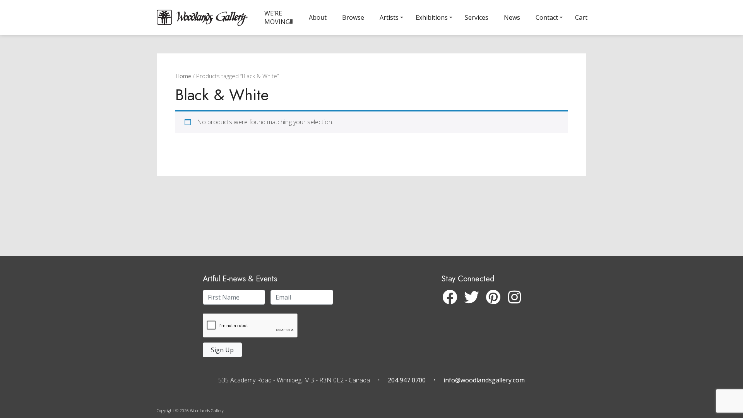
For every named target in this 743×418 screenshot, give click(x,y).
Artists (389, 17)
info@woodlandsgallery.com (484, 380)
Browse (353, 17)
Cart (581, 17)
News (512, 17)
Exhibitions (432, 17)
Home (183, 76)
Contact (547, 17)
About (318, 17)
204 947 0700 (407, 380)
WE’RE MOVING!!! (278, 17)
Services (476, 17)
